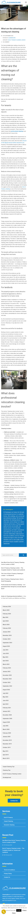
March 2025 (6, 610)
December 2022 (7, 675)
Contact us (7, 877)
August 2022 (6, 689)
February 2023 (7, 668)
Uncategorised (7, 777)
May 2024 (5, 617)
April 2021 (6, 704)
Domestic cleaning (9, 825)
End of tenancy (8, 817)
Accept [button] (18, 910)
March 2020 (6, 729)
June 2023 (6, 653)
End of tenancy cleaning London (16, 40)
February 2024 (7, 628)
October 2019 (6, 747)
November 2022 (7, 679)
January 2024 (6, 632)
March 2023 (6, 664)
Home (14, 10)
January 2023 (6, 671)
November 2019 (7, 744)
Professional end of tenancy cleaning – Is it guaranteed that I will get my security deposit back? (13, 586)
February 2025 (7, 613)
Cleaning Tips (6, 770)
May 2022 (5, 697)
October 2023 (6, 639)
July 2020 (5, 725)
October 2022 (6, 682)
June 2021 (6, 700)
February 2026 (7, 606)
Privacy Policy (8, 873)
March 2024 (6, 624)
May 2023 (5, 657)
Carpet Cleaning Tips (8, 766)
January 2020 (6, 736)
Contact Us (14, 800)
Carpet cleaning (8, 821)
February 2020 (7, 733)
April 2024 (6, 621)
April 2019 (6, 754)
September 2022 (7, 686)
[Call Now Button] (4, 912)
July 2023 (5, 650)
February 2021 (7, 707)
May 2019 (5, 751)
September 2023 (7, 642)
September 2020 (7, 718)
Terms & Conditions (9, 870)
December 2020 (7, 715)
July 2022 (5, 693)
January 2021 (6, 711)
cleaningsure (11, 37)
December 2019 (7, 740)
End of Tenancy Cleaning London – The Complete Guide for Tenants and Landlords (13, 850)
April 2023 (6, 660)
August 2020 (6, 722)
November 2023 (7, 635)
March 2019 (6, 758)
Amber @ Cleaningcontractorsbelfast (11, 596)
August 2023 (6, 646)
